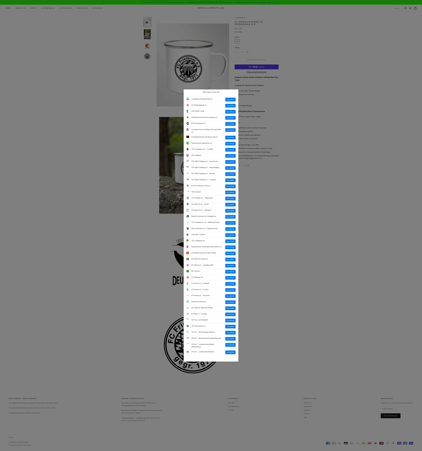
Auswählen (230, 100)
